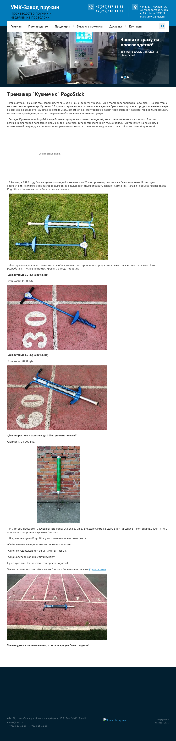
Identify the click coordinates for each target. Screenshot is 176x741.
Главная (16, 26)
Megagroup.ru (163, 719)
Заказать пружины (90, 26)
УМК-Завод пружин (35, 7)
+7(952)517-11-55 (109, 6)
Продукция (62, 26)
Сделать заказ (97, 569)
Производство (38, 26)
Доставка (115, 26)
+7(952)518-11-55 (109, 11)
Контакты (135, 26)
